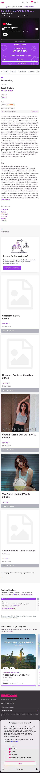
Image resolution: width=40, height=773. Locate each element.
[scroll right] (36, 29)
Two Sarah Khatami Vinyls (16, 494)
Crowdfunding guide (26, 594)
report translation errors (10, 716)
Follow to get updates (8, 608)
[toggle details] (35, 685)
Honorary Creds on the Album (18, 375)
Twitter (3, 212)
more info (4, 90)
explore (10, 631)
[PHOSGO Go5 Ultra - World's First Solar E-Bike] (18, 651)
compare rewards (11, 268)
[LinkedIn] (13, 704)
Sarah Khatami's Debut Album (17, 11)
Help (15, 594)
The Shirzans (5, 200)
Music (3, 97)
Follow (20, 59)
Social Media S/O (11, 315)
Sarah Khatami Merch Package (18, 550)
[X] (5, 704)
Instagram (4, 210)
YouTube (4, 216)
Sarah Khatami (8, 13)
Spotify (3, 219)
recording (11, 104)
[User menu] (34, 2)
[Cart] (27, 2)
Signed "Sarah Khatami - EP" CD (19, 434)
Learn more (16, 606)
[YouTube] (8, 704)
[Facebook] (2, 704)
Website (4, 221)
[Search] (23, 2)
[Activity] (31, 2)
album (4, 104)
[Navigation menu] (38, 2)
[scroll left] (3, 29)
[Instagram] (10, 704)
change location (29, 7)
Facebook (4, 214)
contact (10, 90)
